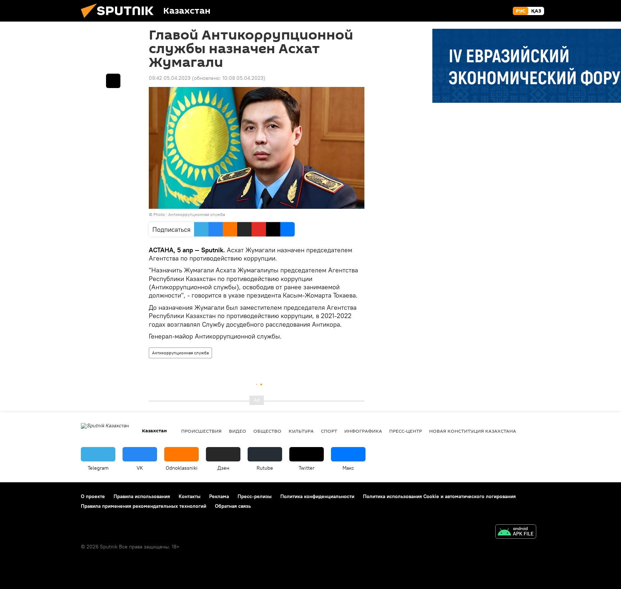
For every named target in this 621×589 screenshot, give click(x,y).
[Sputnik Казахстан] (120, 20)
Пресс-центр (405, 431)
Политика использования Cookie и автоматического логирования (439, 496)
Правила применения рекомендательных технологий (143, 506)
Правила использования (142, 496)
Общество (267, 431)
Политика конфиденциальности (317, 496)
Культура (301, 431)
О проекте (93, 496)
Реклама (219, 496)
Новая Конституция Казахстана (472, 431)
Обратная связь (233, 506)
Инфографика (363, 431)
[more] (113, 81)
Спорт (329, 431)
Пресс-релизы (255, 496)
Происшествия (201, 431)
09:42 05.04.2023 (169, 78)
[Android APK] (515, 532)
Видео (237, 431)
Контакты (190, 496)
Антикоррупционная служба (180, 352)
